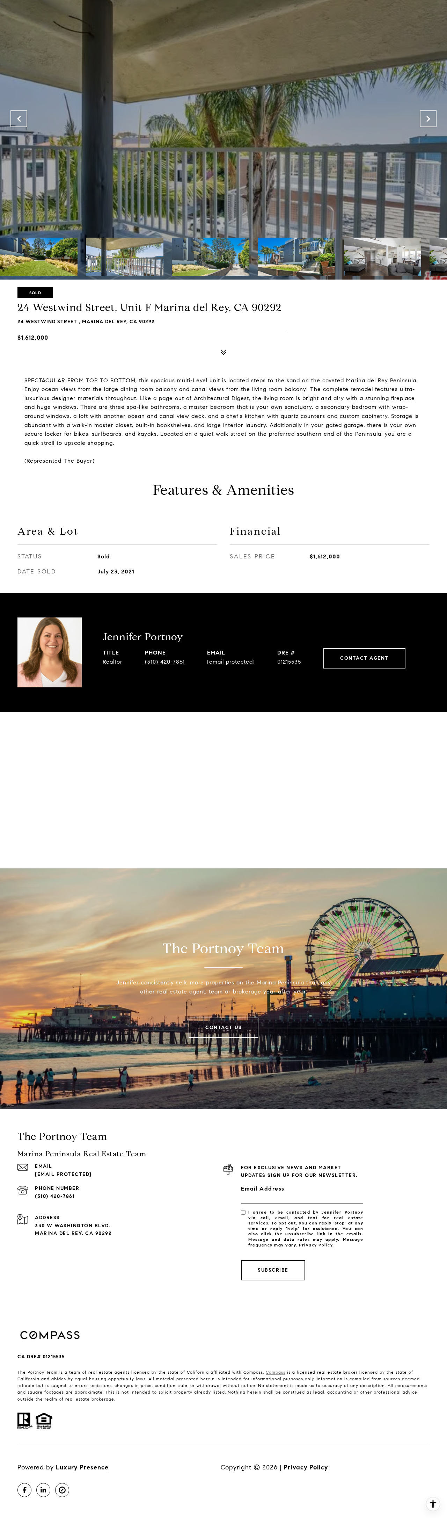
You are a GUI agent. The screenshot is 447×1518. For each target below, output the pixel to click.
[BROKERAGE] (62, 1490)
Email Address (263, 1188)
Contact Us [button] (223, 1028)
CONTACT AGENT (364, 658)
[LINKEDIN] (43, 1490)
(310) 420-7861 (165, 661)
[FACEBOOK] (24, 1490)
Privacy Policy (315, 1245)
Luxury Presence (82, 1467)
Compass (275, 1372)
